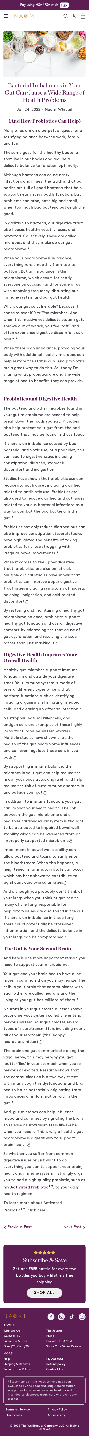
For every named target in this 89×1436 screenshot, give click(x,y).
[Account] (74, 16)
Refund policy (55, 1364)
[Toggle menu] (6, 16)
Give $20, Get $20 (16, 1346)
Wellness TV (11, 1336)
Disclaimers (14, 1415)
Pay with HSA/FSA (59, 1341)
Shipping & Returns (16, 1364)
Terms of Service (18, 1409)
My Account (54, 1359)
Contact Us (54, 1369)
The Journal (54, 1331)
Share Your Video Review (63, 1346)
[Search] (65, 16)
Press (50, 1336)
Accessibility (56, 1415)
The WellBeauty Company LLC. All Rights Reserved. (50, 1427)
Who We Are (12, 1331)
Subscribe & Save (15, 1341)
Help (6, 1359)
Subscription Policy (16, 1369)
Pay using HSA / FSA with (39, 5)
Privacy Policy (57, 1409)
